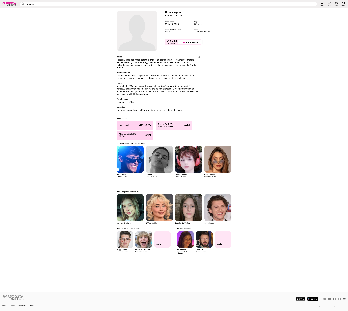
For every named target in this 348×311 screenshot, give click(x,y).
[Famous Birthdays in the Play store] (312, 299)
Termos (31, 305)
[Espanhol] (329, 299)
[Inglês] (324, 299)
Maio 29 (169, 24)
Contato (12, 305)
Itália (167, 31)
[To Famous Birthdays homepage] (9, 3)
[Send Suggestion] (199, 57)
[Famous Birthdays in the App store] (300, 299)
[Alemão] (344, 299)
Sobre (4, 305)
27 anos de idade (202, 31)
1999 (176, 24)
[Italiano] (339, 299)
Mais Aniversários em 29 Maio (128, 229)
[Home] (87, 297)
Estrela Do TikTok (173, 15)
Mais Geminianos (184, 229)
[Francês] (334, 299)
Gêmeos (198, 24)
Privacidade (22, 305)
